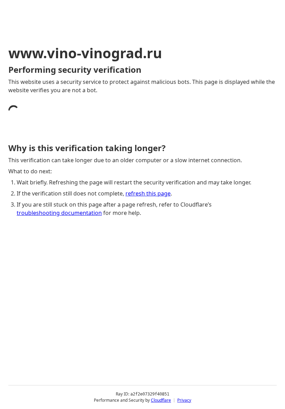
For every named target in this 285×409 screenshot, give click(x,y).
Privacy (184, 400)
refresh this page (148, 193)
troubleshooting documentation (59, 213)
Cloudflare (161, 400)
